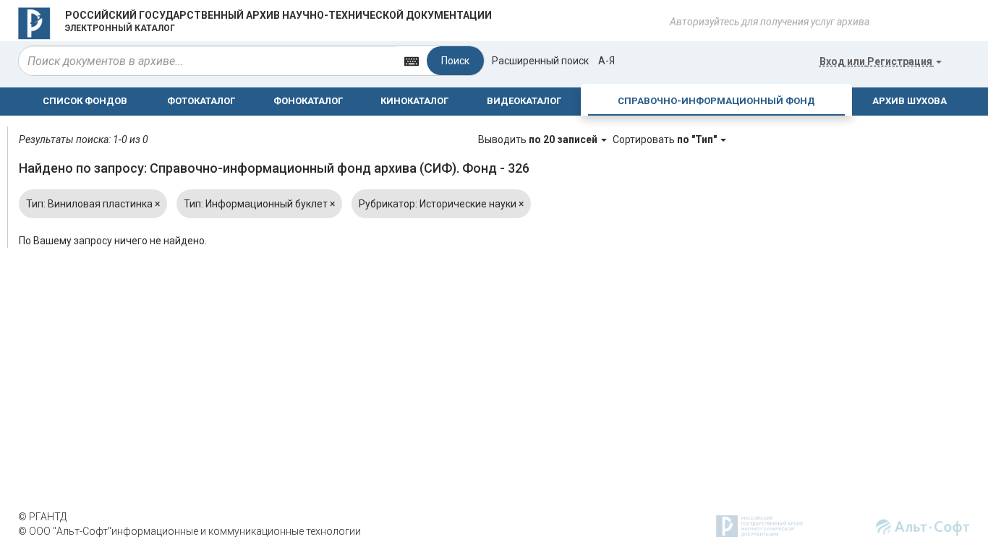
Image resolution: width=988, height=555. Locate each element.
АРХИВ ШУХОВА (909, 100)
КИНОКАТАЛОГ (414, 100)
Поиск (455, 60)
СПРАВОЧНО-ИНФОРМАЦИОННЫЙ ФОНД (716, 100)
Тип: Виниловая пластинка (93, 204)
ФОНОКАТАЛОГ (308, 100)
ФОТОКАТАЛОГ (201, 100)
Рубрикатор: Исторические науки (441, 204)
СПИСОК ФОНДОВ (85, 100)
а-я (606, 60)
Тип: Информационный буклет (259, 204)
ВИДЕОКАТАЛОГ (524, 100)
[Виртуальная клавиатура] (411, 60)
